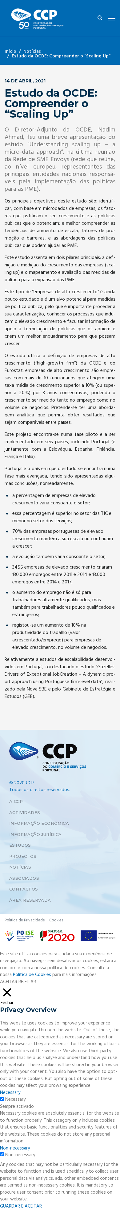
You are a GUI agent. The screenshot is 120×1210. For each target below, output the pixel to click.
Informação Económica (39, 823)
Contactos (23, 889)
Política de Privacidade (25, 920)
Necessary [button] (10, 1092)
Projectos (23, 856)
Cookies (56, 920)
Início (10, 51)
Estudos (20, 845)
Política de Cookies (32, 974)
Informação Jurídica (35, 834)
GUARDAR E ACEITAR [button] (21, 1206)
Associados (24, 878)
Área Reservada (30, 900)
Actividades (24, 812)
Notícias (32, 51)
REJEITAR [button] (27, 982)
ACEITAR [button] (8, 982)
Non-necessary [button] (15, 1148)
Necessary (15, 1099)
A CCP (16, 801)
